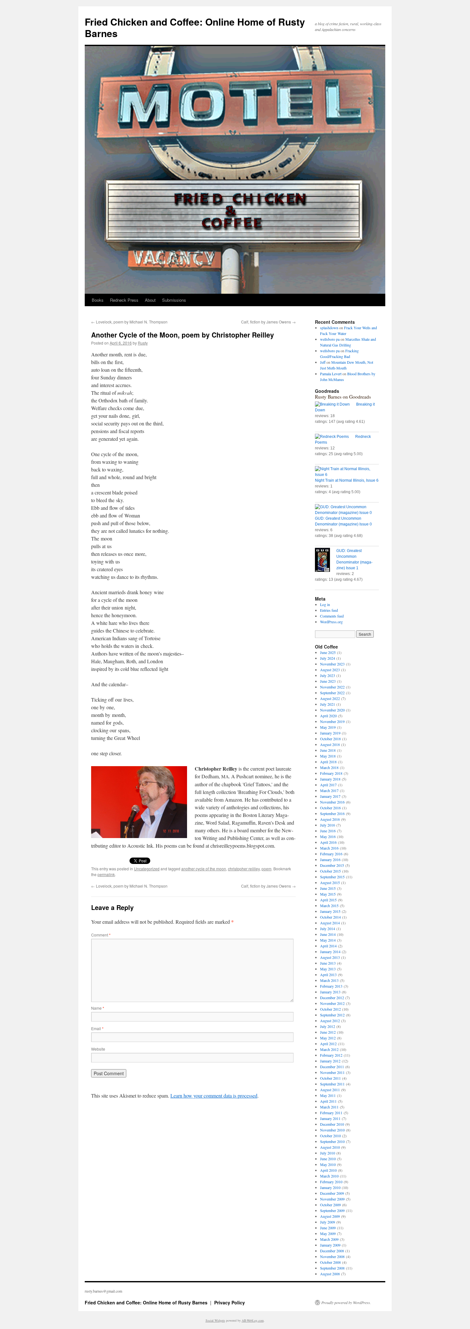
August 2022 (330, 698)
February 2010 (331, 1181)
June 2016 (328, 830)
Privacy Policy (229, 1302)
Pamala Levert (330, 373)
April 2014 (328, 945)
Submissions (174, 300)
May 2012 (328, 1037)
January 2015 (330, 911)
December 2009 (332, 1193)
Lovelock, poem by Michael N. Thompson (129, 321)
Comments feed (332, 615)
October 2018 (330, 738)
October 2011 (330, 1078)
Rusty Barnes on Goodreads (343, 396)
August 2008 (330, 1273)
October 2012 (330, 1009)
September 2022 (332, 692)
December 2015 (332, 865)
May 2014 (328, 940)
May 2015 (328, 894)
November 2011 (332, 1072)
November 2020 (332, 709)
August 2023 (330, 669)
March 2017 (329, 790)
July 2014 (327, 928)
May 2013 (328, 968)
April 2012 (328, 1043)
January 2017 (330, 796)
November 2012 (332, 1003)
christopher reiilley (244, 868)
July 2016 (327, 825)
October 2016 (330, 807)
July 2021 (327, 704)
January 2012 (330, 1060)
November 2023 (332, 663)
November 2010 (332, 1129)
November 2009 (332, 1198)
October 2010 (330, 1135)
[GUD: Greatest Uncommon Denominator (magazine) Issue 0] (347, 510)
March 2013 (329, 980)
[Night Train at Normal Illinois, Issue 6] (347, 472)
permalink (106, 874)
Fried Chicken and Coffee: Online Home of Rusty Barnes (195, 27)
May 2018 (328, 755)
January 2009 (330, 1244)
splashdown (329, 327)
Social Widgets (215, 1320)
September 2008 (332, 1268)
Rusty (143, 343)
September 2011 (332, 1083)
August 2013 (330, 957)
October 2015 (330, 871)
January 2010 (330, 1187)
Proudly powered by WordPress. (346, 1302)
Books (98, 300)
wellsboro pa (330, 339)
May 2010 (328, 1164)
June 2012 (328, 1032)
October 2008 (330, 1262)
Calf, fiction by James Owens (268, 321)
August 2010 (330, 1147)
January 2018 (330, 778)
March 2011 (329, 1106)
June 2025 (328, 652)
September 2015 (332, 876)
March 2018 (329, 767)
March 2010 (329, 1175)
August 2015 (330, 882)
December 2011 (332, 1066)
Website (98, 1049)
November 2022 (332, 686)
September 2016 (332, 813)
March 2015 (329, 905)
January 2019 (330, 732)
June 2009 (328, 1227)
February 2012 (331, 1055)
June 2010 (328, 1158)
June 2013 (328, 963)
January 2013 (330, 991)
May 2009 (328, 1233)
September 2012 (332, 1014)
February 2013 (331, 986)
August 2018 (330, 744)
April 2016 (328, 842)
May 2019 (328, 727)
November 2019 (332, 721)
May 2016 (328, 836)
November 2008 (332, 1256)
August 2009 (330, 1216)
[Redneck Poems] (335, 436)
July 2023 (327, 675)
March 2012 (329, 1049)
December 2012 (332, 997)
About (150, 300)
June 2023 (328, 681)
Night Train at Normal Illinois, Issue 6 (347, 480)
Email (97, 1028)
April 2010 (328, 1170)
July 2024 (327, 658)
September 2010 (332, 1141)
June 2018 (328, 750)
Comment (101, 934)
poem (266, 868)
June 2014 (328, 934)
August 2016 (330, 819)
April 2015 (328, 899)
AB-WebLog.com (253, 1320)
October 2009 (330, 1204)
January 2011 (330, 1118)
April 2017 (328, 784)
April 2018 (328, 761)
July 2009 (327, 1221)
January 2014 (330, 951)
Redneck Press (124, 300)
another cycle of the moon (203, 868)
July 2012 (327, 1026)
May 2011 (328, 1095)
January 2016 (330, 859)
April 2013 (328, 974)
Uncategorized (147, 868)
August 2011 (330, 1089)
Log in (325, 604)
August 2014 (330, 922)
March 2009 (329, 1239)
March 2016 (329, 848)
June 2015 (328, 888)
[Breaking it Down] (335, 404)
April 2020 (328, 715)
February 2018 (331, 773)
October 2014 (330, 917)
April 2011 (328, 1101)
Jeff (322, 362)
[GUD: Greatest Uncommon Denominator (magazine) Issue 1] (325, 560)
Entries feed (329, 610)
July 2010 (327, 1152)
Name (97, 1008)
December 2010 (332, 1124)
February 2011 (331, 1112)
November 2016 (332, 801)
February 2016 (331, 853)
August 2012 (330, 1020)
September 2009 (332, 1210)
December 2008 (332, 1250)
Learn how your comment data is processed (213, 1095)
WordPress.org (331, 621)
